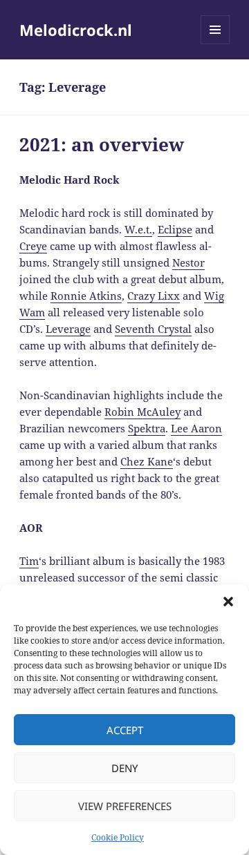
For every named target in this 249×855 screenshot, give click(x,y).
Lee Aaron (196, 428)
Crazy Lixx (153, 295)
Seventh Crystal (153, 329)
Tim (29, 561)
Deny (124, 768)
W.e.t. (138, 229)
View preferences (125, 806)
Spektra (146, 428)
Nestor (188, 262)
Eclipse (175, 229)
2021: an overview (101, 144)
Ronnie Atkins (86, 295)
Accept (125, 730)
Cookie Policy (117, 837)
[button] (228, 601)
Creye (33, 246)
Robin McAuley (142, 412)
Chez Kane (146, 461)
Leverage (68, 329)
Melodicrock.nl (75, 29)
